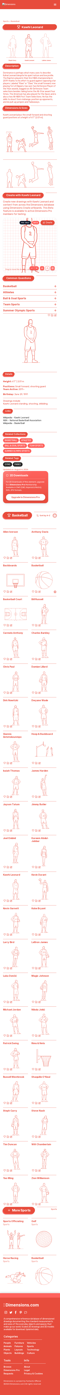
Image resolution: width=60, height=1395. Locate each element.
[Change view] (53, 268)
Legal (27, 1370)
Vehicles (31, 1343)
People (7, 1343)
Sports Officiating (13, 1221)
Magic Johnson (40, 975)
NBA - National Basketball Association (22, 420)
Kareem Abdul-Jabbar (39, 840)
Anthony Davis (39, 531)
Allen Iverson (10, 531)
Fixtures (19, 1346)
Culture (31, 1353)
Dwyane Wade (39, 700)
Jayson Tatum (11, 804)
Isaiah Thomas (11, 770)
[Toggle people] (47, 268)
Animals (8, 1346)
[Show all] (42, 268)
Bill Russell (37, 599)
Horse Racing (10, 1258)
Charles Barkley (40, 632)
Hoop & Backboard (42, 733)
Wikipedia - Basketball (14, 423)
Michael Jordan (12, 1009)
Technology (33, 1349)
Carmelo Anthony (13, 632)
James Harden (39, 770)
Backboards (10, 565)
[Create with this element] (55, 315)
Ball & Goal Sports (15, 445)
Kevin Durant (38, 874)
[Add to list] (52, 315)
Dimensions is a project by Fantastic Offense (22, 1381)
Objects (8, 1353)
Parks (18, 464)
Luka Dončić (10, 975)
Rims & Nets (38, 1043)
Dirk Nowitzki (10, 700)
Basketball (15, 21)
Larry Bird (8, 942)
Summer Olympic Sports (17, 451)
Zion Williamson (40, 1178)
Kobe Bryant (38, 908)
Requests (8, 1373)
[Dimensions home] (8, 4)
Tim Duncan (10, 1144)
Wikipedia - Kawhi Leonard (16, 417)
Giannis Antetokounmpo (12, 735)
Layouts (19, 1349)
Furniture (19, 1343)
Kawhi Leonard (11, 874)
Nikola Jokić (38, 1009)
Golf (33, 1221)
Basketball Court (12, 599)
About (27, 1366)
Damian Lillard (39, 666)
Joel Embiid (9, 838)
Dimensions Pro (12, 1370)
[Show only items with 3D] (55, 515)
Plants (7, 1349)
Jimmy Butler (38, 804)
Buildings (19, 1353)
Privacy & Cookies (33, 1373)
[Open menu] (55, 4)
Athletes (26, 440)
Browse (7, 1366)
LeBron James (39, 942)
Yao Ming (8, 1178)
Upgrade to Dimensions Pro (25, 497)
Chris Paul (8, 666)
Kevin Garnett (11, 908)
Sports (6, 21)
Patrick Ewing (11, 1043)
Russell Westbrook (13, 1076)
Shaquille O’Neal (40, 1076)
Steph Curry (10, 1110)
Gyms (7, 464)
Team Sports (36, 445)
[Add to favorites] (49, 315)
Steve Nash (38, 1110)
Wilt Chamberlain (41, 1144)
